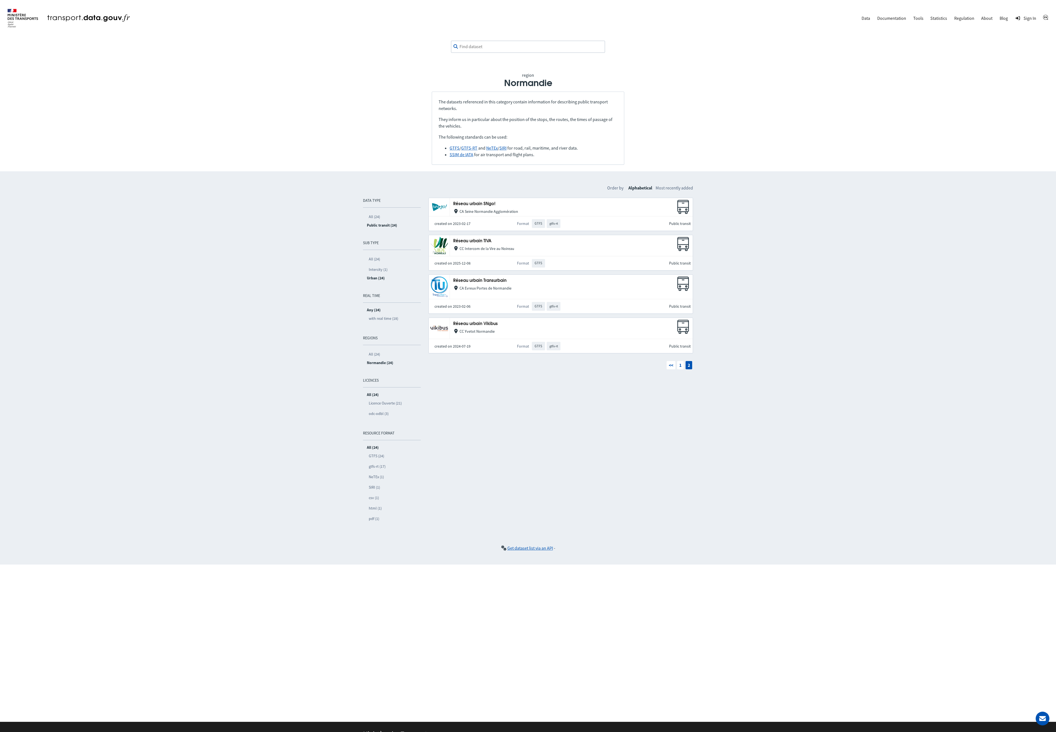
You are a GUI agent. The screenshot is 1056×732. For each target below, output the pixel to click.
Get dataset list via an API (530, 548)
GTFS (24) (376, 455)
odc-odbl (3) (379, 413)
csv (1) (374, 497)
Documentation (891, 18)
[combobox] (528, 47)
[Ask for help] (1042, 718)
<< (671, 365)
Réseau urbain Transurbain (480, 281)
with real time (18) (383, 318)
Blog (1004, 18)
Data (866, 18)
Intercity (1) (378, 269)
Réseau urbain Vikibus (475, 324)
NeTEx (492, 148)
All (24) (374, 216)
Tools (918, 18)
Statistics (938, 18)
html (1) (375, 508)
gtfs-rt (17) (377, 466)
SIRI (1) (374, 487)
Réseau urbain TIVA (472, 241)
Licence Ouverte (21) (385, 403)
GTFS (455, 148)
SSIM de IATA (461, 154)
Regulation (964, 18)
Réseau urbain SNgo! (474, 204)
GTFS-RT (469, 148)
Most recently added (674, 188)
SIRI (503, 148)
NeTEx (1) (376, 476)
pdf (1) (374, 518)
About (986, 18)
